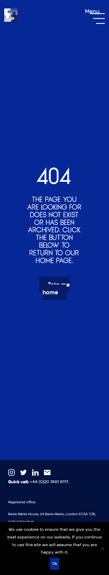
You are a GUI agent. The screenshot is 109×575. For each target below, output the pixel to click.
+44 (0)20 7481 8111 (38, 481)
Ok (54, 563)
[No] (102, 548)
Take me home (56, 288)
